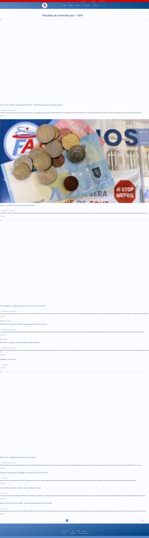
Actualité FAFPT (4, 210)
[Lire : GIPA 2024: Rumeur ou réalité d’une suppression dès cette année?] (5, 320)
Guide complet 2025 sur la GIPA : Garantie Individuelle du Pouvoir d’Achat (26, 503)
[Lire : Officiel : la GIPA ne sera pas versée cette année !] (74, 161)
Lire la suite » (3, 115)
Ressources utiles (86, 5)
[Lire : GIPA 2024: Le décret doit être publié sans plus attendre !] (3, 339)
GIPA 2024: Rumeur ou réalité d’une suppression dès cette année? (23, 324)
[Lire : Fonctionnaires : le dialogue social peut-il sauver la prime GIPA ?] (74, 261)
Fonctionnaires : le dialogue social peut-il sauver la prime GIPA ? (22, 306)
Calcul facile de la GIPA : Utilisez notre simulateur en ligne (20, 488)
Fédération (70, 5)
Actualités (64, 5)
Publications (95, 5)
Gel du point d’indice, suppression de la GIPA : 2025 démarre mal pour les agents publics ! (32, 105)
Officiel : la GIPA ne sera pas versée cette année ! (17, 205)
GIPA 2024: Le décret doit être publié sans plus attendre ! (20, 342)
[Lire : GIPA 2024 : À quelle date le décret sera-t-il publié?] (74, 412)
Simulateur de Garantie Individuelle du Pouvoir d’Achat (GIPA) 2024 (24, 473)
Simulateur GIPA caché (8, 359)
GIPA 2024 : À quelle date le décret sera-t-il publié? (18, 457)
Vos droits (78, 5)
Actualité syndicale (5, 110)
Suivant (143, 520)
